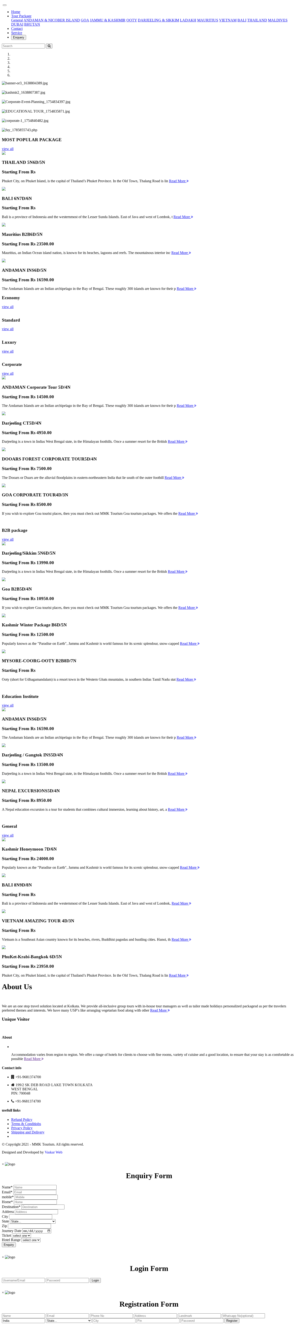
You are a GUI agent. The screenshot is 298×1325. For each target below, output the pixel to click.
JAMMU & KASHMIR (107, 20)
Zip (4, 1226)
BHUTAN (32, 24)
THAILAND (257, 20)
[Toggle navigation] (5, 5)
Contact (17, 29)
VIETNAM (228, 20)
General (17, 20)
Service (16, 33)
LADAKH (188, 20)
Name (6, 1187)
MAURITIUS (207, 20)
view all (8, 149)
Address (8, 1212)
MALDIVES (278, 20)
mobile (7, 1197)
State (5, 1221)
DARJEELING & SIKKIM (158, 20)
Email (6, 1192)
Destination (10, 1207)
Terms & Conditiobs (26, 1124)
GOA (85, 20)
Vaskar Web (53, 1152)
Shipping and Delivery (27, 1132)
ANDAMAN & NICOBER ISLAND (52, 20)
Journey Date (11, 1231)
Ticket (6, 1235)
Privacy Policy (22, 1128)
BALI (241, 20)
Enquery (18, 37)
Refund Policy (21, 1120)
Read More (177, 181)
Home (15, 12)
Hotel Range (11, 1240)
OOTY (131, 20)
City (5, 1217)
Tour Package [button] (21, 16)
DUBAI (17, 24)
